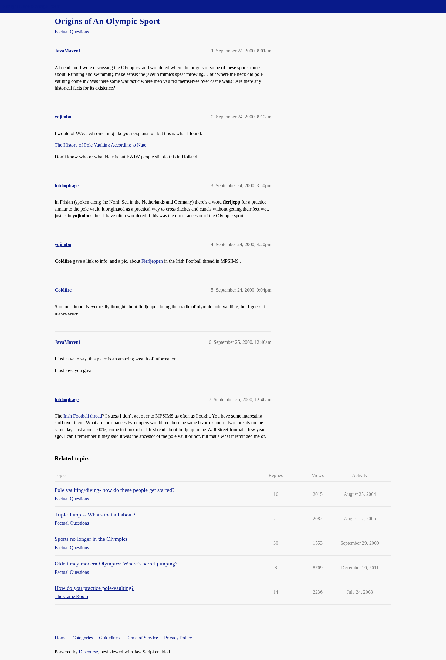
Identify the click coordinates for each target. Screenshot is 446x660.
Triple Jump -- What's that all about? (95, 515)
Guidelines (109, 637)
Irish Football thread (82, 415)
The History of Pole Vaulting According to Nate (100, 144)
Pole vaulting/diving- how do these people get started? (114, 490)
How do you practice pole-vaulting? (94, 588)
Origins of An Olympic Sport (107, 21)
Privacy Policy (178, 637)
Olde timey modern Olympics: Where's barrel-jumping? (116, 563)
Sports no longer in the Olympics (91, 539)
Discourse (88, 651)
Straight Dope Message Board (32, 6)
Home (60, 637)
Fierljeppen (152, 261)
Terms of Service (142, 637)
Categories (83, 637)
